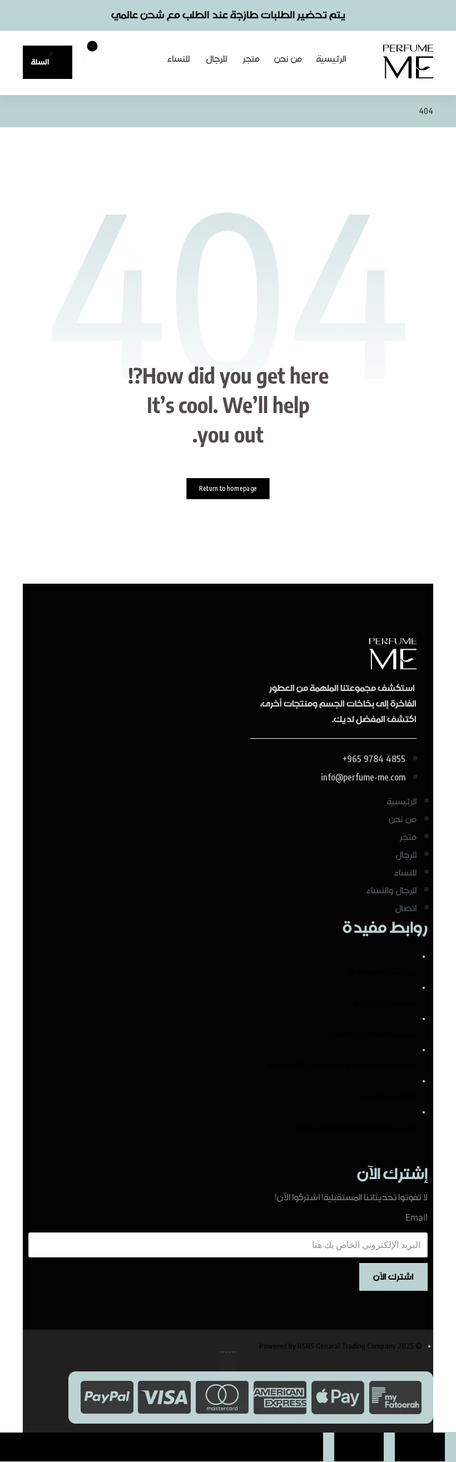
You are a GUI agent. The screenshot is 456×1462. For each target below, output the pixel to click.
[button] (149, 54)
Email (416, 1217)
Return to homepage (228, 489)
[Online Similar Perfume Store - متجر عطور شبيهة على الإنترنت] (408, 61)
